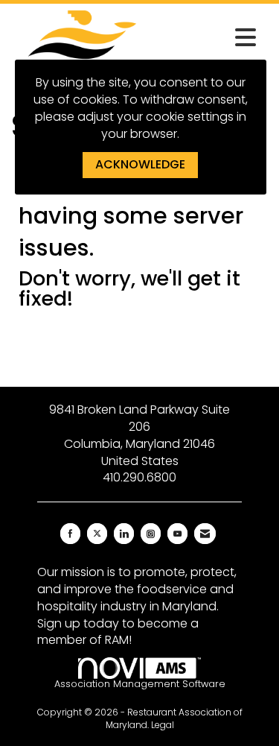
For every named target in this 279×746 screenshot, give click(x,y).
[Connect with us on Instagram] (151, 533)
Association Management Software (139, 683)
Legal (162, 724)
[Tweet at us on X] (97, 533)
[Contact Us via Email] (205, 533)
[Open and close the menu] (209, 38)
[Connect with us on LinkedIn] (124, 533)
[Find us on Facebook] (70, 533)
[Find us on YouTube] (177, 533)
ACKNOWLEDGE (140, 164)
